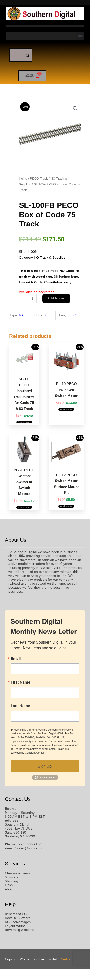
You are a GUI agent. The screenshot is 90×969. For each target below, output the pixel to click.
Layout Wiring (15, 926)
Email (16, 658)
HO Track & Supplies (49, 257)
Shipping (11, 881)
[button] (80, 36)
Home (23, 178)
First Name (20, 682)
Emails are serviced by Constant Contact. (40, 750)
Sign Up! (45, 766)
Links (9, 885)
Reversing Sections (19, 930)
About (9, 889)
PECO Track (39, 178)
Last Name (20, 706)
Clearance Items (17, 873)
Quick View (24, 369)
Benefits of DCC (17, 914)
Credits (65, 959)
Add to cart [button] (24, 422)
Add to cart (56, 298)
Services (11, 877)
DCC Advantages (18, 922)
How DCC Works (17, 918)
